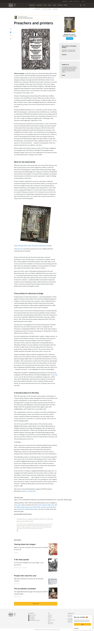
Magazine (32, 5)
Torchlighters (32, 619)
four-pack (18, 505)
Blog (44, 5)
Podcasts (39, 5)
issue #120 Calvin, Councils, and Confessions (43, 507)
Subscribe (65, 1)
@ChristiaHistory (33, 615)
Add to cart (69, 38)
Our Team (50, 617)
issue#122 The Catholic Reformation (27, 509)
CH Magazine (32, 617)
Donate (71, 1)
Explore (59, 5)
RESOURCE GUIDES (46, 9)
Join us (49, 618)
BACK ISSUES (37, 9)
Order (30, 246)
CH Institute (32, 616)
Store (65, 5)
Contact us (50, 615)
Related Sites (50, 623)
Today (49, 5)
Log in (83, 1)
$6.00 (73, 30)
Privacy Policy (50, 622)
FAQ (49, 621)
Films (54, 5)
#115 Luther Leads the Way (42, 505)
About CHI (76, 1)
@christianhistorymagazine (35, 620)
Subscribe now (18, 249)
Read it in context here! (29, 491)
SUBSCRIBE (55, 9)
